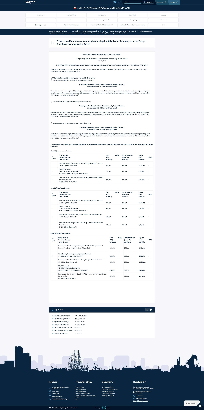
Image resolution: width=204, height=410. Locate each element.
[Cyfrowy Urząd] (114, 2)
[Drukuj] (150, 309)
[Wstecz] (53, 43)
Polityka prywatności (108, 391)
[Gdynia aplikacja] (119, 2)
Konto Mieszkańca (81, 391)
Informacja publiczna (107, 387)
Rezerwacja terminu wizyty (83, 393)
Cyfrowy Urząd (80, 387)
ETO (77, 399)
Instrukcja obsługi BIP (108, 396)
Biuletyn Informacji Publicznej (58, 31)
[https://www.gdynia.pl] (30, 2)
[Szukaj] (140, 2)
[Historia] (147, 309)
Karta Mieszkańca (81, 389)
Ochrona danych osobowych (110, 389)
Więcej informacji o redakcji (140, 401)
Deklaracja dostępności (108, 393)
